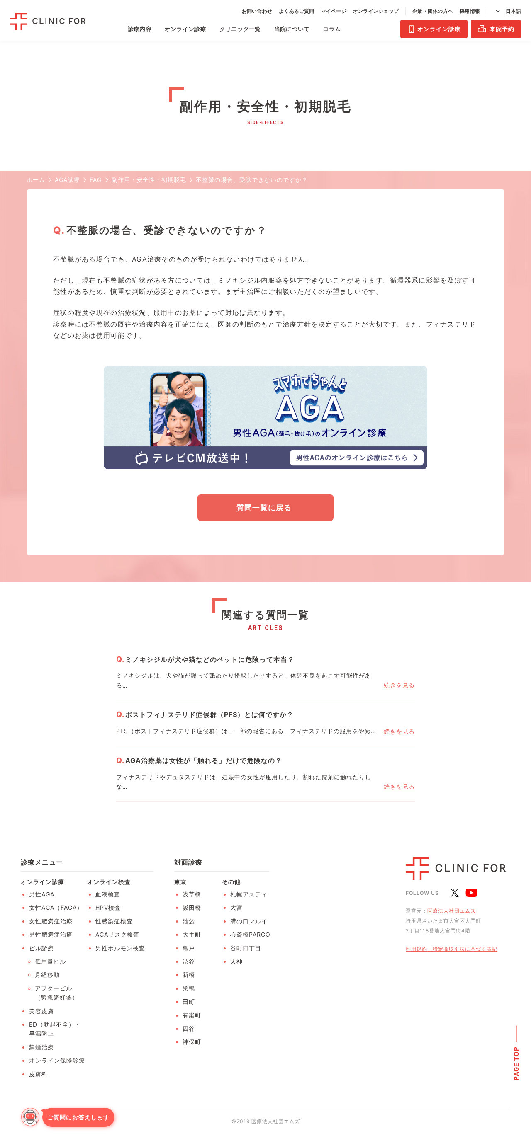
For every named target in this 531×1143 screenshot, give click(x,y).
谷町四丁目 (245, 948)
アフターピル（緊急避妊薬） (56, 993)
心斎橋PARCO (250, 934)
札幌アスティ (249, 894)
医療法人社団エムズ (451, 911)
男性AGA (41, 894)
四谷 (189, 1028)
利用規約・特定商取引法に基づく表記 (451, 949)
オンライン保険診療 (57, 1060)
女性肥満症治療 (51, 921)
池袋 (189, 921)
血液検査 (107, 894)
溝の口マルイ (249, 921)
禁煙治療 (41, 1047)
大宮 (236, 907)
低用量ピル (50, 961)
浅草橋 (192, 894)
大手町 (192, 934)
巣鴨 (189, 988)
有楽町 (192, 1015)
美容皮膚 (41, 1011)
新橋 (189, 974)
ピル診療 (41, 948)
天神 (236, 961)
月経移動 (47, 974)
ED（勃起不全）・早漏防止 (55, 1029)
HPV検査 (108, 907)
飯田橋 (192, 907)
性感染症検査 (114, 921)
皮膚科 (38, 1074)
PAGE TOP (516, 1063)
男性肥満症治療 (51, 934)
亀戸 (189, 948)
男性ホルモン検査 (120, 948)
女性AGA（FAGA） (56, 907)
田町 (189, 1001)
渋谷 (189, 961)
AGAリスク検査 (117, 934)
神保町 (192, 1041)
